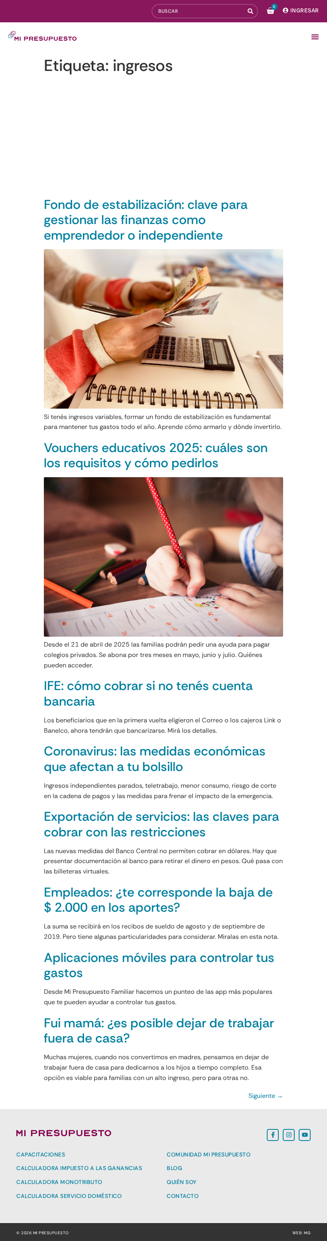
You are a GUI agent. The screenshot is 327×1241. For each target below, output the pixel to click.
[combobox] (198, 11)
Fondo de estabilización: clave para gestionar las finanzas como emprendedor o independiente (146, 220)
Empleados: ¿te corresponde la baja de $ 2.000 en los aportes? (158, 900)
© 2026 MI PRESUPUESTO (42, 1232)
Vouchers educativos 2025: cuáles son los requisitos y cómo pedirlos (156, 455)
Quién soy (182, 1182)
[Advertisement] (163, 137)
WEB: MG (301, 1232)
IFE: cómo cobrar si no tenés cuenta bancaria (148, 693)
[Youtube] (305, 1135)
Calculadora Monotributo (59, 1182)
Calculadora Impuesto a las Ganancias (79, 1168)
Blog (174, 1168)
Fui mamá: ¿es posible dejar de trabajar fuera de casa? (159, 1030)
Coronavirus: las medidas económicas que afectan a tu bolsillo (155, 759)
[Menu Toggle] (315, 37)
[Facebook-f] (273, 1135)
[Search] (251, 11)
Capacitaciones (40, 1154)
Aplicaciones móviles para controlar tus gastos (159, 965)
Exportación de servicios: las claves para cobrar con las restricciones (161, 824)
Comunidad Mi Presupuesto (208, 1154)
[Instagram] (289, 1135)
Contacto (183, 1196)
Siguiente (265, 1096)
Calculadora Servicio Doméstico (69, 1196)
